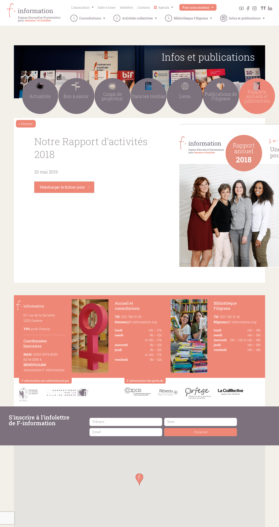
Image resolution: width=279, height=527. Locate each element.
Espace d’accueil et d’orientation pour (39, 19)
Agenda (163, 7)
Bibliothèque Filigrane (191, 18)
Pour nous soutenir (196, 7)
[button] (139, 479)
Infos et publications (245, 18)
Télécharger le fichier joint (62, 187)
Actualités (40, 96)
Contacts (143, 7)
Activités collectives (137, 18)
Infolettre (126, 7)
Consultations (90, 18)
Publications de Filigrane (221, 96)
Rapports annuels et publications (257, 96)
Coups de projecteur (112, 96)
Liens (185, 96)
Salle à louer (107, 7)
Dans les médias (149, 96)
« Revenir (26, 124)
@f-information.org (136, 322)
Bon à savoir (76, 96)
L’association (80, 7)
